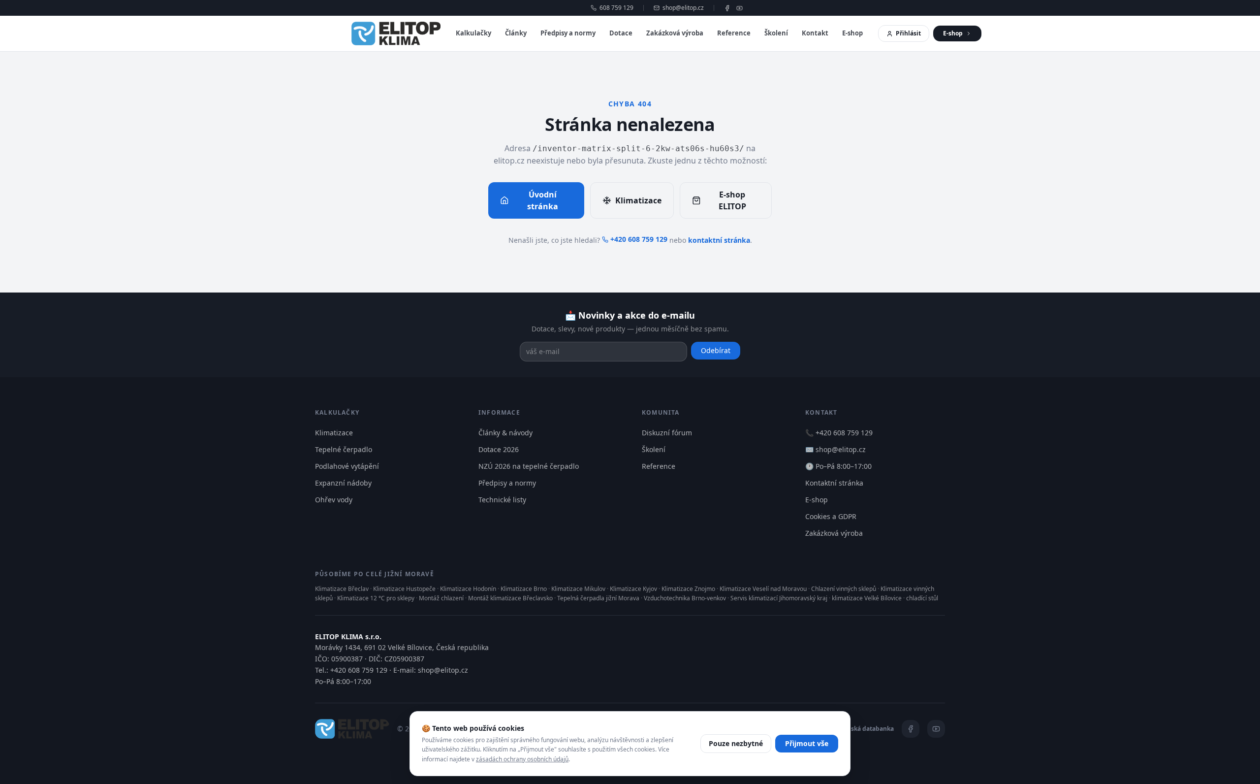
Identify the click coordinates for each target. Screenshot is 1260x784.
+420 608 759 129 (638, 239)
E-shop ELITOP (732, 200)
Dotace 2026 (498, 449)
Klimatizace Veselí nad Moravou (763, 589)
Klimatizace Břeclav (342, 589)
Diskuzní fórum (667, 432)
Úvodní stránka (542, 200)
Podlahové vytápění (347, 466)
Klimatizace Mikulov (578, 589)
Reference (734, 33)
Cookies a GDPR (830, 516)
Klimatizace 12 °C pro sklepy (375, 598)
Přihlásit (908, 33)
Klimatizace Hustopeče (404, 589)
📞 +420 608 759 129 (839, 432)
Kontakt (815, 33)
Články (516, 33)
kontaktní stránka (719, 240)
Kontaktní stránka (834, 483)
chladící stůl (922, 598)
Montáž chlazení (441, 598)
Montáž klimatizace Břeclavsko (510, 598)
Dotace (620, 33)
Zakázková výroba (674, 33)
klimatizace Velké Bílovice (867, 598)
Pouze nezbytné (736, 743)
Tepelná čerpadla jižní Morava (598, 598)
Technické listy (502, 499)
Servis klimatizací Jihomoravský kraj (778, 598)
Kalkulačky (473, 33)
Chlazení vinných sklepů (843, 589)
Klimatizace (638, 200)
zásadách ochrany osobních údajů (522, 759)
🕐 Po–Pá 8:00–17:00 (838, 466)
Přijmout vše (806, 743)
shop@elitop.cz (683, 8)
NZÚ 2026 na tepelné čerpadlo (528, 466)
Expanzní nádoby (343, 483)
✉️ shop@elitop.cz (835, 449)
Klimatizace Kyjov (633, 589)
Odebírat (715, 350)
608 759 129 (616, 8)
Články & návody (505, 432)
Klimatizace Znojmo (688, 589)
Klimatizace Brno (524, 589)
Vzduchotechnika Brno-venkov (685, 598)
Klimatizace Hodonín (468, 589)
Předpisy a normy (568, 33)
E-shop (852, 33)
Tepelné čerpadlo (343, 449)
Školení (776, 33)
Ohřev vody (333, 499)
